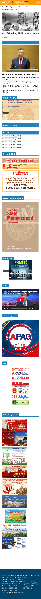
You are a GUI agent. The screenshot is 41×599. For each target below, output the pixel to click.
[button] (3, 2)
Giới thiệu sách (8, 258)
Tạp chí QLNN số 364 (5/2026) (11, 147)
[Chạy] (5, 308)
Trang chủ (5, 7)
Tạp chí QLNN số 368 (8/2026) (15, 116)
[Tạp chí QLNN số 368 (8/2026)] (20, 110)
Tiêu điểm (6, 43)
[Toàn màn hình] (36, 308)
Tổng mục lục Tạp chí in (11, 125)
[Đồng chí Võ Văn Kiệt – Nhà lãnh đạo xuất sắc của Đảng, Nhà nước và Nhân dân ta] (20, 21)
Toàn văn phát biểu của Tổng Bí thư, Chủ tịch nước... (19, 74)
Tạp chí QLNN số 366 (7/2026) (11, 141)
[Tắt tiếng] (33, 308)
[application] (20, 299)
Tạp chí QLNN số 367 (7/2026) (11, 139)
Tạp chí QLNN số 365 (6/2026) (11, 144)
